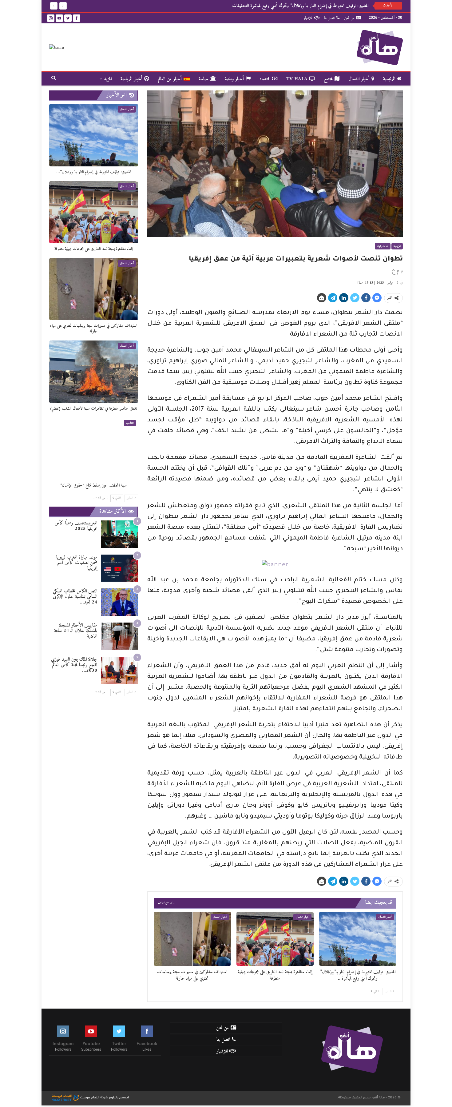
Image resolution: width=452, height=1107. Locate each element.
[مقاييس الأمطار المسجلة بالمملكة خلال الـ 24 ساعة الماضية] (119, 636)
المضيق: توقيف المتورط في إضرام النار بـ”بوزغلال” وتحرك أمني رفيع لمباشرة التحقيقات (300, 6)
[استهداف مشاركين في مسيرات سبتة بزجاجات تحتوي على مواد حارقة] (192, 939)
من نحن (349, 18)
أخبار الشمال (359, 79)
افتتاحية (130, 423)
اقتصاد (265, 79)
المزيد (108, 79)
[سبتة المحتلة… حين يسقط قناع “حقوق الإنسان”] (93, 449)
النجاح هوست (89, 1096)
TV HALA (296, 79)
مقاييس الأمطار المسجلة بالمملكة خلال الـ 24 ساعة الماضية (75, 631)
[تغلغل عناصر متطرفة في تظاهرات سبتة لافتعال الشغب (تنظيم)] (93, 371)
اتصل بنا (329, 18)
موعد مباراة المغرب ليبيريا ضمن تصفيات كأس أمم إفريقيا (76, 563)
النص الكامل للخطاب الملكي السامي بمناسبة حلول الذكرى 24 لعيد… (75, 597)
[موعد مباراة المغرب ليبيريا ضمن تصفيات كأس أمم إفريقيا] (119, 568)
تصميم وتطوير (119, 1096)
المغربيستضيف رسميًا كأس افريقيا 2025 (76, 526)
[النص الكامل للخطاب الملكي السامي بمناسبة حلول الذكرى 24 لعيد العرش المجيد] (119, 602)
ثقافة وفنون (382, 246)
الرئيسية (389, 79)
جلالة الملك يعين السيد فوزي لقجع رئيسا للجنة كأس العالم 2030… (74, 665)
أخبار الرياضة (131, 79)
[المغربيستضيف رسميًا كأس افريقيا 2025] (119, 534)
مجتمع (328, 79)
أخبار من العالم (170, 79)
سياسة (203, 79)
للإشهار (307, 18)
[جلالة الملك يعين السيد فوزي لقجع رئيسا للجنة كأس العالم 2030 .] (119, 670)
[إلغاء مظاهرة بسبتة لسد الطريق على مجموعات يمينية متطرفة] (275, 939)
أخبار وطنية (234, 79)
